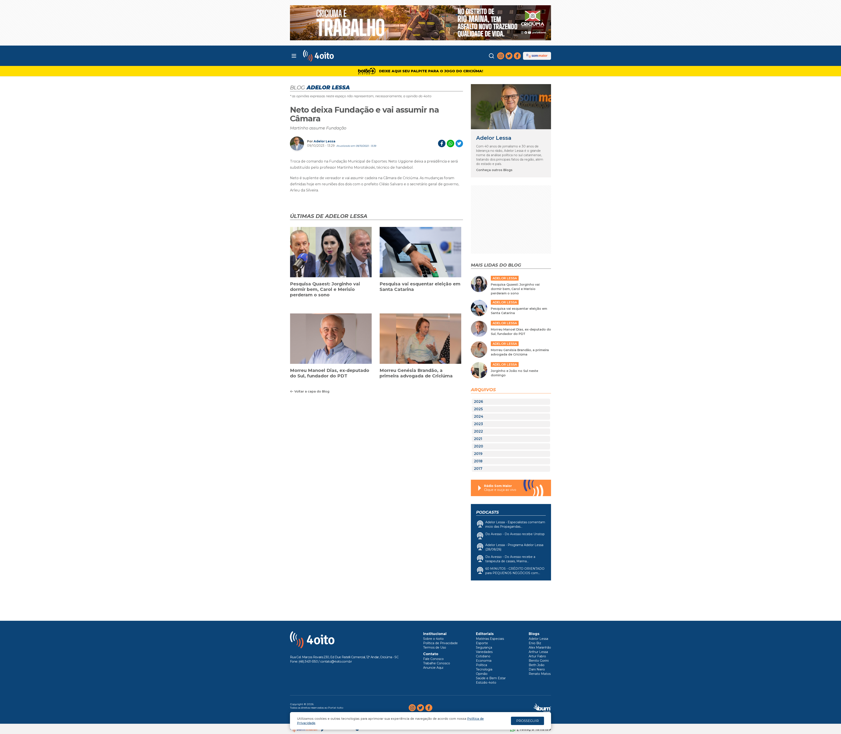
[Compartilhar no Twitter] (459, 143)
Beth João (536, 665)
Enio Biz (535, 643)
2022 (478, 431)
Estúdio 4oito (486, 682)
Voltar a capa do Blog (311, 391)
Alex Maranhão (540, 647)
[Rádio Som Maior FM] (537, 56)
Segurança (484, 647)
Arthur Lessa (538, 652)
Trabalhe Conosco (436, 663)
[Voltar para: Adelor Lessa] (511, 106)
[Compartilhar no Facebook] (441, 143)
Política (481, 665)
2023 (478, 424)
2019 (478, 454)
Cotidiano (483, 656)
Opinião (482, 674)
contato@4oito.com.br (336, 661)
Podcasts (487, 512)
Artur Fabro (537, 656)
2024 (478, 416)
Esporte (482, 643)
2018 (478, 461)
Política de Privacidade (440, 643)
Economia (483, 661)
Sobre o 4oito (433, 639)
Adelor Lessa (324, 141)
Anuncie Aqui (433, 668)
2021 (478, 439)
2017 (478, 469)
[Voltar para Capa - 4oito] (338, 55)
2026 (478, 402)
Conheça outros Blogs (494, 170)
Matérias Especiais (490, 639)
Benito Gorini (539, 661)
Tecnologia (484, 669)
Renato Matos (540, 674)
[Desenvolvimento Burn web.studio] (542, 707)
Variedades (484, 652)
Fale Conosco (433, 659)
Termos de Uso (434, 647)
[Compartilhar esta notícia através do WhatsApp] (450, 143)
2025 (478, 409)
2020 (478, 446)
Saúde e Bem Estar (491, 678)
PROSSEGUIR (527, 721)
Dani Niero (537, 669)
